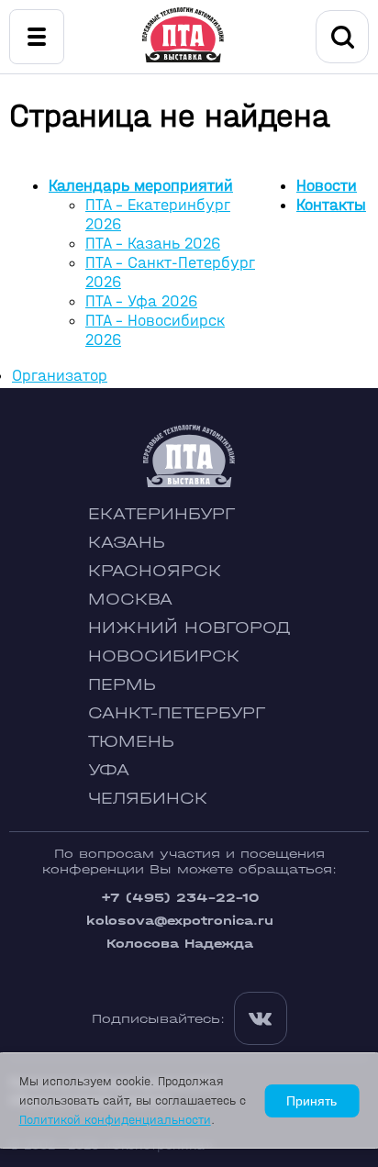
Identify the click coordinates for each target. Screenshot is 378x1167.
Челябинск (147, 798)
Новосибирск (163, 656)
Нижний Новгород (189, 628)
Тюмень (131, 741)
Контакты (331, 205)
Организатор (59, 375)
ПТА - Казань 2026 (152, 243)
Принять (311, 1101)
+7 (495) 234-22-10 (180, 898)
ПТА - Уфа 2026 (141, 301)
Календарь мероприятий (141, 185)
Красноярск (154, 571)
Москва (130, 599)
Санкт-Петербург (176, 713)
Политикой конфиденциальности (115, 1120)
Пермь (122, 685)
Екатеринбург (161, 514)
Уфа (108, 770)
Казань (126, 542)
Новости (326, 185)
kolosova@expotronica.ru (179, 920)
